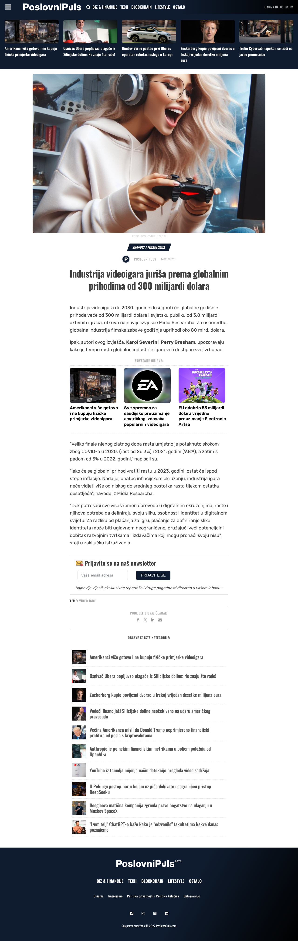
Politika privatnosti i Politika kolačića (153, 895)
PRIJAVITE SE (153, 575)
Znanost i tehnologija (149, 247)
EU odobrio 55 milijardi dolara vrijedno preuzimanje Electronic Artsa (202, 416)
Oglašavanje (192, 895)
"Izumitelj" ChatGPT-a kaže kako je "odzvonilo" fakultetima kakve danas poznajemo (154, 827)
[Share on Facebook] (138, 620)
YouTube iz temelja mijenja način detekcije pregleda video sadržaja (149, 770)
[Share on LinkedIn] (152, 620)
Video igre (87, 600)
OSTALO (179, 7)
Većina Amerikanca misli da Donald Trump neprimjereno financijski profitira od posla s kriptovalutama (149, 732)
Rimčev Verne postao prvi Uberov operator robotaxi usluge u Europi (147, 51)
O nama (269, 6)
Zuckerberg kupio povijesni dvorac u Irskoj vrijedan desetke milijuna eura (208, 54)
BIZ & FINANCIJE (104, 7)
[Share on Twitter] (145, 620)
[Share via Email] (160, 620)
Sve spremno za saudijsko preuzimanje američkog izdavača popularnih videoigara (147, 416)
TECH (124, 7)
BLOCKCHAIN (141, 7)
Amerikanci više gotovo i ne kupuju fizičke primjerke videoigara (31, 51)
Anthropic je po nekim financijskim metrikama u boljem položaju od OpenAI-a (150, 751)
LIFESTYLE (162, 7)
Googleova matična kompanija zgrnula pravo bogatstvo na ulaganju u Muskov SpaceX (151, 808)
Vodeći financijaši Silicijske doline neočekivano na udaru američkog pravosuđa (150, 713)
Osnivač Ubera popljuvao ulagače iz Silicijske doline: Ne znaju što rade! (89, 51)
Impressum (115, 895)
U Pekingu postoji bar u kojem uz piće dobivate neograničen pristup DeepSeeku (150, 789)
